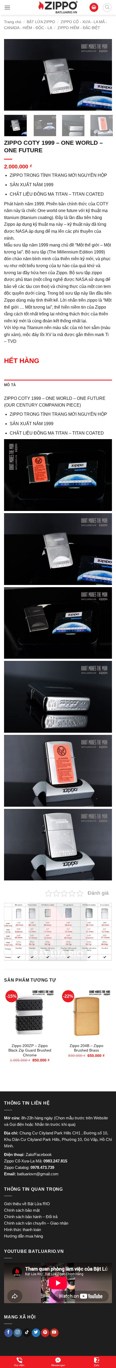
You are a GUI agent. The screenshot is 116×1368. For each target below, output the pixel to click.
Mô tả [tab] (10, 385)
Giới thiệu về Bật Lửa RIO (27, 1203)
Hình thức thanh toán (22, 1229)
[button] (7, 7)
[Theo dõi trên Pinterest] (45, 1332)
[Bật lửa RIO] (58, 7)
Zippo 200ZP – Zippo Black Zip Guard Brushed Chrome (29, 1050)
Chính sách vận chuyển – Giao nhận (36, 1223)
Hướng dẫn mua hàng (23, 1236)
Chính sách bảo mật (22, 1210)
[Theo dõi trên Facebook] (8, 1332)
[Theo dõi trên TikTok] (27, 1332)
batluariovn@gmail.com (38, 1174)
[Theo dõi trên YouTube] (54, 1332)
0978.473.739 (42, 1167)
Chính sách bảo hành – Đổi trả (30, 1216)
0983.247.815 (55, 1161)
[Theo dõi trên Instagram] (17, 1332)
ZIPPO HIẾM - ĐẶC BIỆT (78, 28)
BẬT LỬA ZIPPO (41, 22)
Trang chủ (12, 22)
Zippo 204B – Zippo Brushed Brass (86, 1048)
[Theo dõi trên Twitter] (36, 1332)
